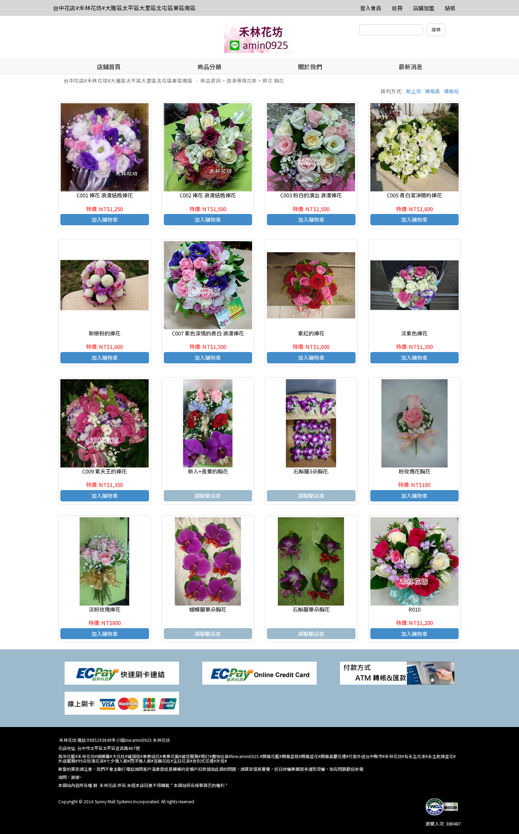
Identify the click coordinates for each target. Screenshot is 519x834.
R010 (414, 609)
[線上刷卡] (122, 702)
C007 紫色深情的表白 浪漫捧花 (208, 333)
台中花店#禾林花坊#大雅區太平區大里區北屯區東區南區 (124, 8)
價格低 (451, 91)
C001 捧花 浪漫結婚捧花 (105, 195)
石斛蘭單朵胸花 (311, 609)
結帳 (450, 8)
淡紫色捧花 (414, 333)
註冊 (397, 8)
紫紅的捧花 (311, 333)
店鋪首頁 (109, 66)
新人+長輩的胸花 (208, 471)
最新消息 (411, 66)
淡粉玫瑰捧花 (104, 609)
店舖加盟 (423, 8)
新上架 (414, 91)
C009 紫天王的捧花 (104, 471)
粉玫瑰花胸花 (414, 471)
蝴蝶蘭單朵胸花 (207, 609)
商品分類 (209, 66)
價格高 (432, 91)
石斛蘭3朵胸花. (311, 471)
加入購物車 (104, 219)
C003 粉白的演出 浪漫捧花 (311, 195)
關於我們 (310, 66)
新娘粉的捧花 (104, 333)
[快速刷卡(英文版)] (259, 672)
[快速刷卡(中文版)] (122, 672)
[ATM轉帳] (397, 672)
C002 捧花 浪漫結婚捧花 (208, 195)
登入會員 (370, 8)
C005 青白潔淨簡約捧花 (414, 195)
